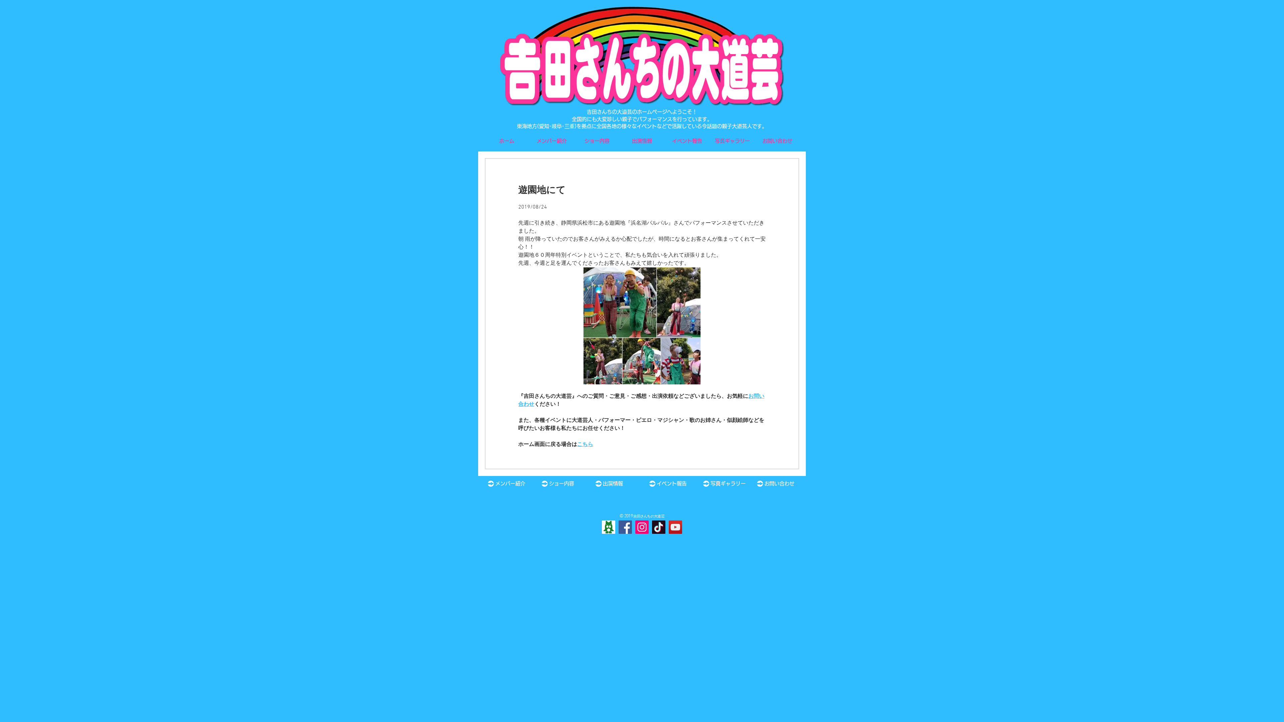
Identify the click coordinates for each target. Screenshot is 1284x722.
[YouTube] (675, 527)
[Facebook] (625, 527)
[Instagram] (642, 527)
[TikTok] (658, 527)
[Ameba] (608, 527)
